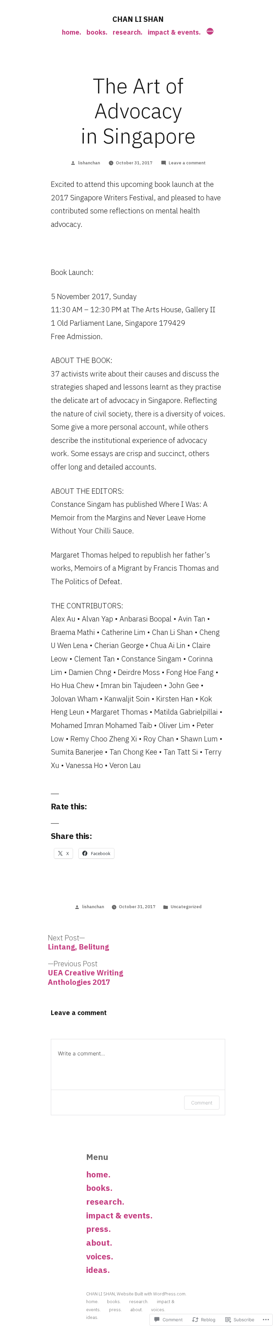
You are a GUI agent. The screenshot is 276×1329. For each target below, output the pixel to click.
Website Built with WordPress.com (151, 1294)
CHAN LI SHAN (138, 19)
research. (127, 32)
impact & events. (174, 32)
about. (99, 1242)
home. (71, 32)
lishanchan (89, 163)
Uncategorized (186, 907)
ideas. (98, 1269)
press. (98, 1228)
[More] (210, 32)
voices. (99, 1256)
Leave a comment (187, 163)
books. (97, 32)
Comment (201, 1102)
